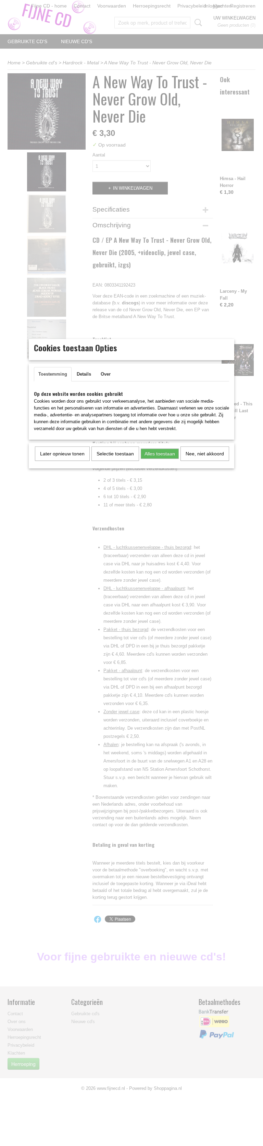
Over (106, 374)
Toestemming (52, 374)
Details (84, 374)
